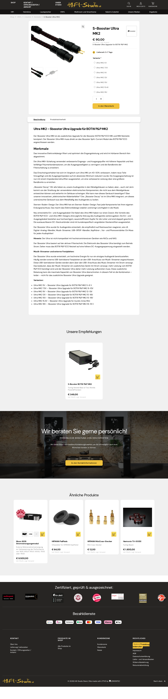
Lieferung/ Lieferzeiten (19, 647)
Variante (97, 58)
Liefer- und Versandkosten (143, 659)
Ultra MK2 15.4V (102, 87)
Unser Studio (58, 3)
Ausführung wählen (42, 534)
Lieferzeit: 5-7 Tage (104, 52)
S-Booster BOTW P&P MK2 (80, 384)
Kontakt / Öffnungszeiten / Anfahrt (31, 4)
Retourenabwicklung (141, 665)
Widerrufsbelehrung (141, 662)
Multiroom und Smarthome (85, 12)
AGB (134, 653)
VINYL (62, 12)
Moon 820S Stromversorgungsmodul (27, 542)
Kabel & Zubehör (112, 12)
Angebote (153, 12)
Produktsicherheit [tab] (58, 119)
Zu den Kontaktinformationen (84, 463)
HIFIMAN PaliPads (59, 541)
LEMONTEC (115, 681)
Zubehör (27, 17)
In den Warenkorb (106, 106)
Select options (97, 376)
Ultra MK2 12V (101, 77)
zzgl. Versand (104, 42)
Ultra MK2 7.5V (102, 68)
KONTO (141, 6)
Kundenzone (102, 644)
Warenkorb (101, 647)
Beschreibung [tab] (39, 119)
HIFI (12, 12)
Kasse (99, 650)
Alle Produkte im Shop (64, 647)
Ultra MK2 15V (101, 82)
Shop (13, 2)
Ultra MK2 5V (101, 63)
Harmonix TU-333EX (132, 541)
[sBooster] (131, 31)
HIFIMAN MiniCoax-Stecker (99, 541)
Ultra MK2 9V (101, 72)
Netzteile (37, 17)
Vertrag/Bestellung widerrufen (141, 645)
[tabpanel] (84, 371)
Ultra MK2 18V (101, 92)
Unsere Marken (134, 12)
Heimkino (27, 12)
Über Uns (13, 644)
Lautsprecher (45, 12)
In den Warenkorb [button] (78, 534)
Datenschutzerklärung (141, 656)
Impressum (137, 650)
